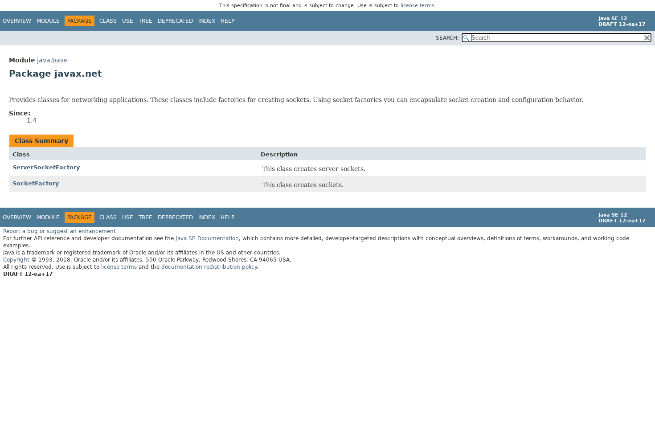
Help (227, 21)
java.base (52, 60)
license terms (417, 5)
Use (127, 21)
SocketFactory (35, 183)
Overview (17, 21)
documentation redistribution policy (209, 267)
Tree (145, 21)
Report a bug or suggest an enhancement (59, 231)
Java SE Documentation (207, 238)
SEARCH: (447, 38)
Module (48, 21)
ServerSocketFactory (46, 167)
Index (206, 21)
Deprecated (175, 21)
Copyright (16, 260)
